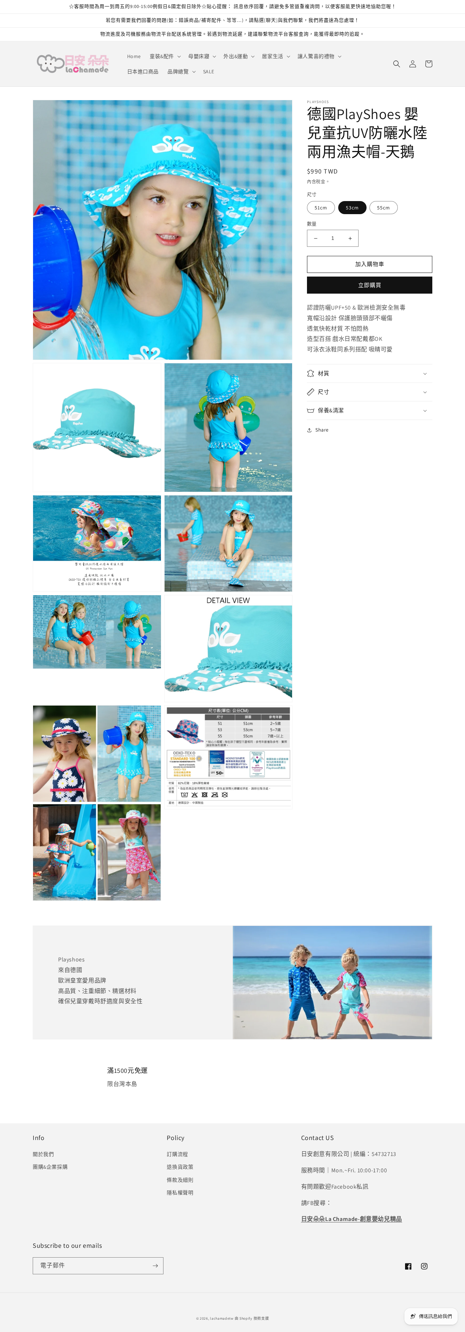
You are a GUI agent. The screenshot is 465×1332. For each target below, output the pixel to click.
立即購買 (369, 285)
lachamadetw (222, 1318)
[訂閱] (155, 1265)
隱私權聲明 (180, 1192)
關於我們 (43, 1154)
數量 (312, 224)
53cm (352, 208)
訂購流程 (177, 1154)
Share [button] (322, 429)
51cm (321, 208)
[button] (164, 56)
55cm (383, 208)
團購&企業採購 (50, 1167)
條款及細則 (180, 1180)
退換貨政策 (180, 1167)
